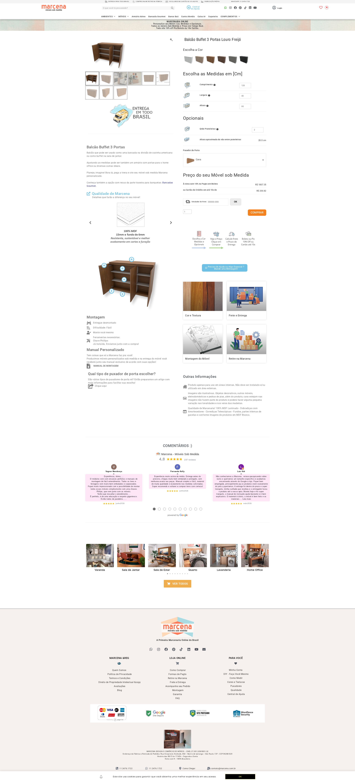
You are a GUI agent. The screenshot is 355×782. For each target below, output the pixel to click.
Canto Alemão (188, 16)
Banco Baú (173, 16)
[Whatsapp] (225, 7)
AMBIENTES (107, 16)
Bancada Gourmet (157, 16)
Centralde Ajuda (195, 7)
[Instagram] (230, 7)
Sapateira (213, 16)
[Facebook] (235, 7)
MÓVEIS (122, 16)
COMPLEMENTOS (229, 16)
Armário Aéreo (139, 16)
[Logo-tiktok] (245, 7)
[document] (177, 391)
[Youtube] (255, 7)
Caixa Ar (202, 16)
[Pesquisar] (172, 8)
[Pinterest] (240, 7)
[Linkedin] (250, 7)
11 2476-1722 (245, 1)
